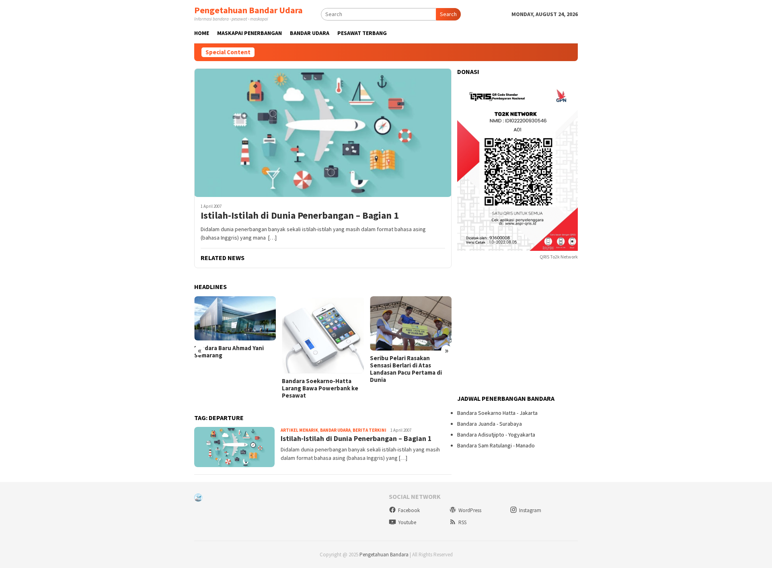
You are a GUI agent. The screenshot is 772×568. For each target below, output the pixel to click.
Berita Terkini (369, 430)
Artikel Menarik (299, 430)
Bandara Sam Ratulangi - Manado (496, 445)
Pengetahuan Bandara (384, 554)
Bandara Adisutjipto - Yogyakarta (496, 434)
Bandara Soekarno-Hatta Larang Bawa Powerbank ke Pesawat (320, 388)
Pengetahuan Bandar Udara (248, 10)
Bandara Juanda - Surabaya (489, 423)
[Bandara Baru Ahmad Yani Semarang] (235, 318)
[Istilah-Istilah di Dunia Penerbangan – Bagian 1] (323, 132)
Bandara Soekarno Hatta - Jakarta (497, 412)
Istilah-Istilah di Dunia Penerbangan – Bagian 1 (300, 215)
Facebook (409, 510)
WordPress (469, 510)
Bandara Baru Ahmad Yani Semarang (229, 351)
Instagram (530, 510)
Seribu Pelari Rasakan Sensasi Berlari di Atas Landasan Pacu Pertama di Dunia (406, 369)
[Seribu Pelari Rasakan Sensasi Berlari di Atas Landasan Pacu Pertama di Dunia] (411, 323)
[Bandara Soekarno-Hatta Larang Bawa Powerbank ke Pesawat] (322, 334)
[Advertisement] (517, 328)
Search (448, 14)
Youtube (407, 522)
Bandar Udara (335, 430)
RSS (462, 522)
